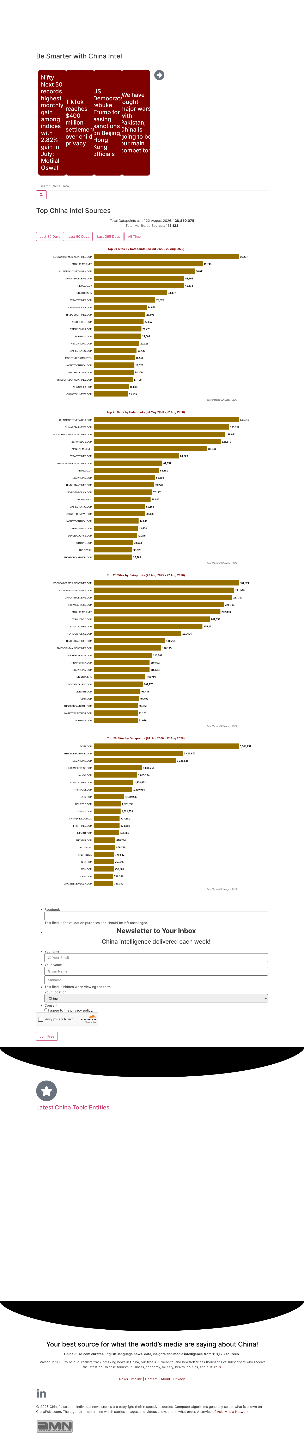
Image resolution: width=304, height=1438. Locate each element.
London (93, 1278)
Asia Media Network (233, 1412)
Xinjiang (120, 1132)
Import (196, 1242)
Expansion (178, 1242)
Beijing (78, 1291)
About (165, 1379)
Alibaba (253, 1162)
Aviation (122, 1143)
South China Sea (238, 1194)
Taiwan (124, 1152)
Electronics (73, 1278)
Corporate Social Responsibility (84, 1153)
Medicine (61, 1264)
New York (253, 1182)
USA (94, 1143)
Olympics (136, 1253)
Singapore (176, 1265)
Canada (169, 1143)
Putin (193, 1266)
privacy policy (81, 1010)
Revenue (223, 1253)
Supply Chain (105, 1242)
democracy (234, 1293)
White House (74, 1253)
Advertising (238, 1152)
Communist (232, 1143)
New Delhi (254, 1242)
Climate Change (150, 1204)
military (186, 1277)
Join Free (47, 1036)
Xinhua (175, 1182)
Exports (129, 1162)
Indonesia (76, 1161)
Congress (50, 1170)
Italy (259, 1194)
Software (236, 1162)
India (132, 1214)
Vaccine (48, 1143)
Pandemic (148, 1265)
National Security (238, 1278)
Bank (84, 1241)
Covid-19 (187, 1130)
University (58, 1215)
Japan (208, 1203)
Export (205, 1170)
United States (143, 1241)
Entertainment (80, 1229)
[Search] (41, 194)
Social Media (202, 1214)
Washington (50, 1229)
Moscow (256, 1143)
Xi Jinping (181, 1161)
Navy (221, 1265)
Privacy (179, 1379)
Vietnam (213, 1194)
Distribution (215, 1242)
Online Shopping (233, 1204)
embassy (193, 1182)
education (178, 1253)
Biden (79, 1214)
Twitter (151, 1143)
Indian (154, 1253)
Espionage (147, 1170)
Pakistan (255, 1293)
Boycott (100, 1170)
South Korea (244, 1215)
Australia (65, 1242)
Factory (159, 1182)
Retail (132, 1293)
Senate (163, 1229)
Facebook (243, 1253)
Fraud (262, 1229)
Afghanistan (169, 1170)
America (153, 1131)
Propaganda (80, 1204)
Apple (115, 1170)
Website (199, 1293)
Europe (181, 1193)
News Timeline (130, 1379)
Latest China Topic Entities (72, 1107)
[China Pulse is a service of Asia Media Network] (54, 1433)
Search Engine (55, 1193)
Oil (145, 1278)
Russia (97, 1253)
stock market (192, 1143)
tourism (84, 1170)
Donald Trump (105, 1214)
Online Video (222, 1132)
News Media (243, 1265)
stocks (126, 1204)
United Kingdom (161, 1215)
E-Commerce (49, 1279)
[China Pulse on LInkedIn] (41, 1393)
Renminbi (96, 1161)
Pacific (46, 1152)
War (55, 1253)
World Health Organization (67, 1132)
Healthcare (110, 1292)
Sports (154, 1293)
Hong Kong (114, 1229)
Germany (202, 1161)
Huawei (259, 1153)
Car (142, 1293)
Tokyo (112, 1162)
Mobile (219, 1161)
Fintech (82, 1182)
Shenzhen (203, 1254)
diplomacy (83, 1193)
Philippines (244, 1229)
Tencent (234, 1170)
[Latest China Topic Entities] (46, 1091)
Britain (235, 1242)
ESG (263, 1278)
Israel (169, 1293)
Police (198, 1193)
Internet (99, 1182)
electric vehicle (154, 1161)
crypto (68, 1170)
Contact (151, 1379)
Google (109, 1278)
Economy (191, 1227)
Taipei (107, 1143)
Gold (137, 1143)
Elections (253, 1170)
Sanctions (54, 1161)
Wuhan (85, 1265)
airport (129, 1170)
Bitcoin (190, 1170)
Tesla (98, 1132)
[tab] (50, 236)
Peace (174, 1204)
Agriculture (222, 1229)
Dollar (214, 1293)
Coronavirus (222, 1181)
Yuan (255, 1204)
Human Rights (73, 1143)
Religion (190, 1204)
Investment (114, 1193)
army (212, 1143)
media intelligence (176, 1152)
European (161, 1278)
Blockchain (144, 1229)
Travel (46, 1242)
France (207, 1265)
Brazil (135, 1132)
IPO (108, 1132)
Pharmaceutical (211, 1153)
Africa (219, 1170)
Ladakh (182, 1293)
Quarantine (144, 1153)
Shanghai (129, 1278)
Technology (130, 1181)
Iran (227, 1215)
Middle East (55, 1204)
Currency (51, 1293)
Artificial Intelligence (152, 1193)
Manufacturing (112, 1265)
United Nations (56, 1182)
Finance (249, 1131)
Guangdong (106, 1204)
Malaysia (208, 1278)
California (116, 1253)
